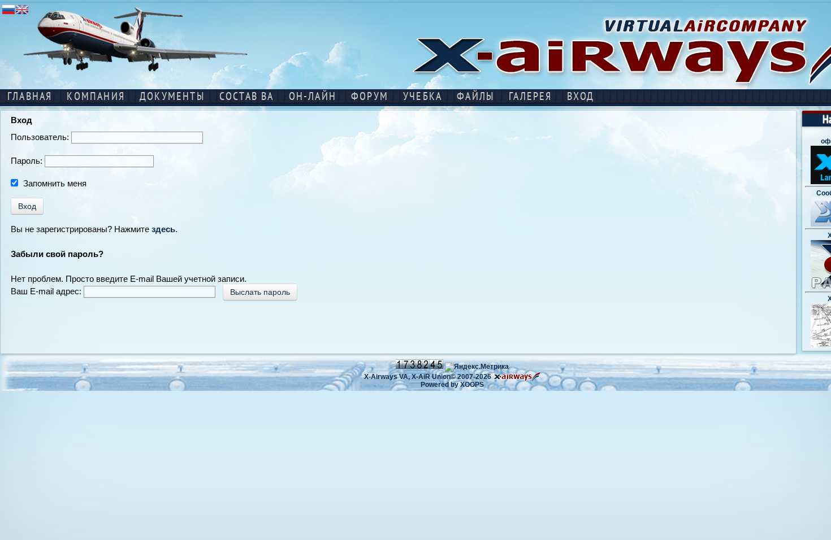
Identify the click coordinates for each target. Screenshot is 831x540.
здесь (163, 229)
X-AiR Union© (434, 377)
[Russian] (8, 13)
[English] (22, 13)
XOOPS (472, 385)
